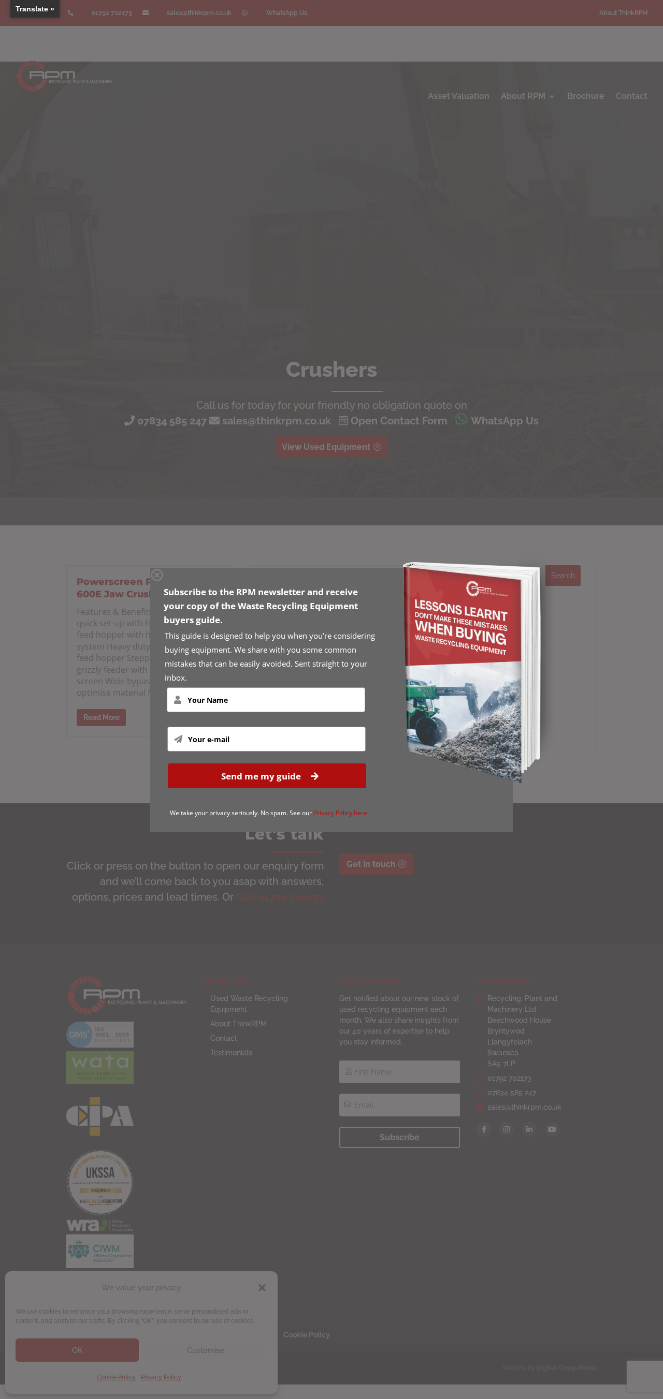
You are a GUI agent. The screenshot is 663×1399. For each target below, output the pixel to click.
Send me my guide (262, 776)
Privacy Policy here (340, 812)
